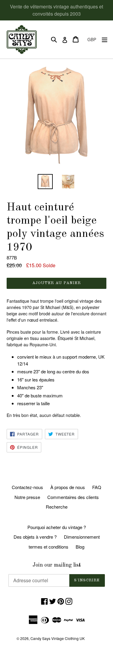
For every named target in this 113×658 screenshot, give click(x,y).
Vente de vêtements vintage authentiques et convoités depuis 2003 (56, 10)
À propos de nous (67, 487)
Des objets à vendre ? (35, 537)
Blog (80, 546)
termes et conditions (48, 546)
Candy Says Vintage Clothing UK (57, 638)
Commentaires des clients (73, 497)
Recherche (56, 506)
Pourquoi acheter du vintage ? (56, 527)
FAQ (96, 487)
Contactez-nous (27, 487)
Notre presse (27, 497)
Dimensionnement (82, 537)
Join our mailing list (57, 565)
